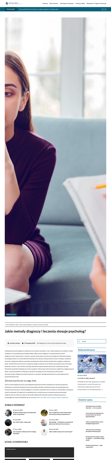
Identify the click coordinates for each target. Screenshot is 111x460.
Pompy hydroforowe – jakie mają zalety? (94, 446)
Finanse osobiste (80, 3)
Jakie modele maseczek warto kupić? (61, 431)
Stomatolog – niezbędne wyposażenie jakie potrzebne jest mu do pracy (61, 423)
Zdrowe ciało (11, 314)
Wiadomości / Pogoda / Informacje (96, 3)
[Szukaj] (80, 341)
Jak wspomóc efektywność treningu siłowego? (24, 432)
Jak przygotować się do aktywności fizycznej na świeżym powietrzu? (60, 413)
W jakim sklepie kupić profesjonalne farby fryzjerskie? (24, 413)
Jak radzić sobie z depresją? (22, 422)
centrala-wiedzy (15, 343)
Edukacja (45, 3)
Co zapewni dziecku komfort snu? (88, 378)
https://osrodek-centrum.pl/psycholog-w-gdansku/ (52, 397)
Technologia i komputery (67, 3)
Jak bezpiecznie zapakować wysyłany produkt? (33, 9)
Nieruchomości (54, 3)
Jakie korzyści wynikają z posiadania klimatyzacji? (93, 430)
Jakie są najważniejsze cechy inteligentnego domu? (94, 422)
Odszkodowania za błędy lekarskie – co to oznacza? (94, 407)
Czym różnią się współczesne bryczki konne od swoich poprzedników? (94, 414)
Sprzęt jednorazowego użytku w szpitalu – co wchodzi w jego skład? (95, 438)
